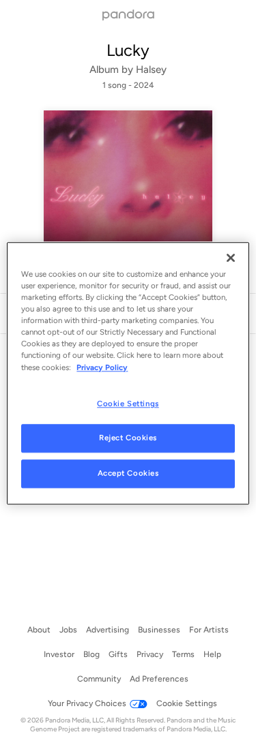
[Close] (231, 258)
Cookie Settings (128, 403)
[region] (127, 373)
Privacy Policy (102, 367)
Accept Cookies (128, 473)
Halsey (151, 69)
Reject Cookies (128, 438)
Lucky (128, 50)
